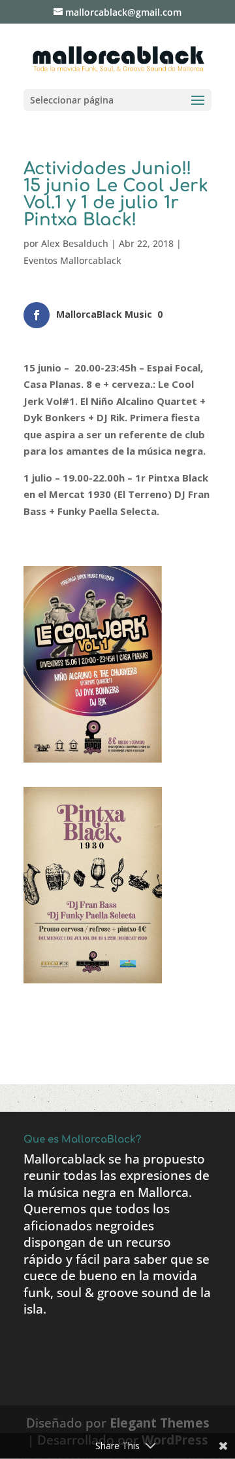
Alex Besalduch (74, 243)
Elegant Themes (160, 1422)
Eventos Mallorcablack (72, 260)
